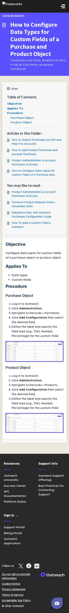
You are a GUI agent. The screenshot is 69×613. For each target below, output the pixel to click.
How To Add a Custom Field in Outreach (31, 225)
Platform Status (15, 501)
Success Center (15, 486)
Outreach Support (13, 15)
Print (15, 89)
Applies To (15, 108)
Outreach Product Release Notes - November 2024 (34, 204)
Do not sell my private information (16, 576)
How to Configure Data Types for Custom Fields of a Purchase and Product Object (33, 173)
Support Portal (14, 527)
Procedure (15, 113)
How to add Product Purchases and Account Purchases (35, 152)
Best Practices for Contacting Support (51, 490)
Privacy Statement (13, 589)
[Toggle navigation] (63, 6)
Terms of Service (12, 595)
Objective (14, 103)
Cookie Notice (11, 584)
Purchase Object (22, 118)
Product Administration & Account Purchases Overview (34, 162)
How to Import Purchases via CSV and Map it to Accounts (36, 142)
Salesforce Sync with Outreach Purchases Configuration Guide (31, 214)
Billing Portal (13, 533)
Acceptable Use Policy (16, 600)
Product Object (21, 122)
